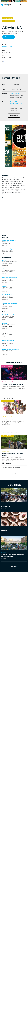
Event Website (14, 115)
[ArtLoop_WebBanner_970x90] (14, 1)
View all (13, 474)
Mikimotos (5, 269)
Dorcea (4, 260)
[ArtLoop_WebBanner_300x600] (15, 146)
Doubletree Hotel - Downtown (10, 332)
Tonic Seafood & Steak (8, 294)
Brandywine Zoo (7, 46)
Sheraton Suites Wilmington (9, 303)
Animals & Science (15, 102)
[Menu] (25, 4)
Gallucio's (4, 286)
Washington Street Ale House (9, 277)
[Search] (21, 4)
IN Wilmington (6, 5)
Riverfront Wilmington (8, 249)
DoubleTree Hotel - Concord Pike (10, 349)
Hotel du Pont (5, 323)
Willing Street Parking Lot (9, 240)
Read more (8, 37)
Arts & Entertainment (16, 103)
